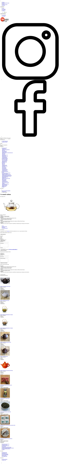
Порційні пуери (4, 165)
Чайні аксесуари (4, 184)
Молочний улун (4, 453)
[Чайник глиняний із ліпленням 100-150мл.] (5, 369)
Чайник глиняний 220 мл (4, 356)
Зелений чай (4, 148)
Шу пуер (3, 164)
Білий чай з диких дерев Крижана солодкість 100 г (7, 425)
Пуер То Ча (3, 166)
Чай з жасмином (4, 151)
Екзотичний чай (4, 157)
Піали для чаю (4, 179)
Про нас (3, 3)
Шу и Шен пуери (4, 456)
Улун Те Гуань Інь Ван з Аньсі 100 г (5, 411)
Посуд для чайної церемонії (6, 190)
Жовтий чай (4, 155)
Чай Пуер (3, 162)
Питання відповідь (5, 228)
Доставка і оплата (4, 4)
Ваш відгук (2, 243)
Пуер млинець (4, 167)
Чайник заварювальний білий (4, 300)
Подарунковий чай (5, 156)
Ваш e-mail (1, 256)
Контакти (3, 5)
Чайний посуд (4, 177)
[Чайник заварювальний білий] (5, 299)
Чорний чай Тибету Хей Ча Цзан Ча (7, 152)
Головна (3, 449)
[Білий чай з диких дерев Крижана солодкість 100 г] (5, 424)
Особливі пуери (4, 170)
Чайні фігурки (4, 186)
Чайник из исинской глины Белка (5, 286)
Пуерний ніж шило (5, 181)
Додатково (1, 457)
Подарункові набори (5, 171)
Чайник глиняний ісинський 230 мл (5, 342)
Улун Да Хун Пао (4, 159)
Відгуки (3, 227)
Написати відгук (3, 240)
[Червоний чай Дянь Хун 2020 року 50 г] (5, 384)
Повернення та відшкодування (6, 447)
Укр (5, 12)
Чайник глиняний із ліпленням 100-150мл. (6, 370)
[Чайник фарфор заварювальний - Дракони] (5, 313)
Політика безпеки (4, 459)
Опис (3, 225)
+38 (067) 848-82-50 (5, 141)
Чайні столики (4, 455)
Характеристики (4, 226)
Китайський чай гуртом (5, 445)
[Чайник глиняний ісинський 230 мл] (5, 341)
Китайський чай (4, 452)
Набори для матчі (4, 185)
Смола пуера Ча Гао (5, 169)
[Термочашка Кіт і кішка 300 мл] (5, 397)
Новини (3, 2)
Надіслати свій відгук (3, 250)
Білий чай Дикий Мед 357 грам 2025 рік (6, 438)
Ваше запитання (2, 258)
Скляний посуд (4, 180)
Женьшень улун (4, 161)
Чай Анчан (3, 153)
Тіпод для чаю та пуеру (5, 182)
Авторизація (4, 15)
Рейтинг (1, 247)
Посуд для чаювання (5, 454)
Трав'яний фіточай (5, 158)
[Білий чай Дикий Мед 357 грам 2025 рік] (5, 437)
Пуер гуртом (4, 446)
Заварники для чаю (5, 173)
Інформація (2, 442)
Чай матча (3, 154)
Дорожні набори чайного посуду (7, 175)
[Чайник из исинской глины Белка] (5, 285)
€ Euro (3, 8)
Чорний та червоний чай (5, 149)
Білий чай (3, 150)
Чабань (3, 172)
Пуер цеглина (4, 168)
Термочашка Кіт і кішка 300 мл (4, 398)
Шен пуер (3, 163)
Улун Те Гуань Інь (4, 160)
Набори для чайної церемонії (6, 174)
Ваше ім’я (1, 241)
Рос (2, 12)
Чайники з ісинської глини (6, 178)
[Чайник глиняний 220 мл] (5, 355)
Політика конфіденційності (6, 448)
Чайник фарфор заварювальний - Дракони (6, 314)
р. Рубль (3, 10)
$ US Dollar (3, 9)
